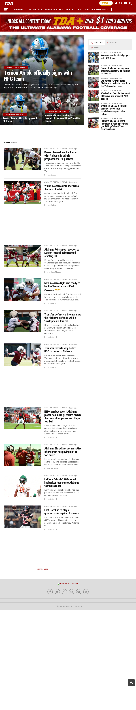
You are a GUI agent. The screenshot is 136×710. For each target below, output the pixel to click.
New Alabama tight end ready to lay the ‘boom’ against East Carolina (62, 286)
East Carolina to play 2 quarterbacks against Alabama (61, 511)
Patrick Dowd (52, 468)
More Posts (42, 569)
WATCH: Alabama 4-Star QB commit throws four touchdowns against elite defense (114, 110)
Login (79, 9)
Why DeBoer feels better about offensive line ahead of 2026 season (115, 96)
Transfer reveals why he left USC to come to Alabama (60, 349)
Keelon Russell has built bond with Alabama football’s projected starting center (60, 156)
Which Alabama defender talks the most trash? (61, 187)
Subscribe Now (93, 9)
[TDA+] (106, 3)
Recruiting (35, 9)
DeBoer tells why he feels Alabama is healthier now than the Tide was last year (115, 83)
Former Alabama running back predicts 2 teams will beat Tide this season (115, 71)
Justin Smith (52, 337)
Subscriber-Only (54, 9)
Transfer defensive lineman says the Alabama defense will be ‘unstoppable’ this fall (62, 318)
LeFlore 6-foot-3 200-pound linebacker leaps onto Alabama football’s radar (61, 483)
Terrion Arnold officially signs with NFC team (115, 56)
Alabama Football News (55, 148)
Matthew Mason (54, 272)
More (69, 9)
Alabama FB (20, 9)
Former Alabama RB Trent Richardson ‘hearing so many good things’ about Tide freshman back (114, 124)
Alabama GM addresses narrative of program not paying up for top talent (63, 452)
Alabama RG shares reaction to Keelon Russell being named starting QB (61, 253)
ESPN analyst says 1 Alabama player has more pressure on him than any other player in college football (62, 416)
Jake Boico (51, 174)
